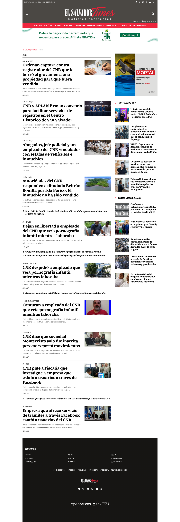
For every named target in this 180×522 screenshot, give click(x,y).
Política (71, 455)
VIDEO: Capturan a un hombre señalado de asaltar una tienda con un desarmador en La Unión (143, 148)
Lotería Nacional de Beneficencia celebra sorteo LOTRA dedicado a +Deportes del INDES (143, 113)
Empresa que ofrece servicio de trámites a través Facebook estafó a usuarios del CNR (67, 398)
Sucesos (28, 455)
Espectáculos (30, 462)
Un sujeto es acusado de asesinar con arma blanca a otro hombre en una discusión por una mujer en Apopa (143, 167)
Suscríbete (93, 470)
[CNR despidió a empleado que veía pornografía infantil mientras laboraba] (98, 270)
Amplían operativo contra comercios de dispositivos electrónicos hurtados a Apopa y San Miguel (143, 244)
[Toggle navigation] (27, 14)
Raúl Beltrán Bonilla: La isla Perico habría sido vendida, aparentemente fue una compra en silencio (66, 212)
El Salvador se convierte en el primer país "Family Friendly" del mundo (143, 224)
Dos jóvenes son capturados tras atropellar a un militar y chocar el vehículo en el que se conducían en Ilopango (143, 133)
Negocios (71, 458)
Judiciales (29, 458)
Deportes (71, 462)
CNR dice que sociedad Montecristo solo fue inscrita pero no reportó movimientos (51, 341)
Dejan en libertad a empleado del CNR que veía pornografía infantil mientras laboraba (50, 230)
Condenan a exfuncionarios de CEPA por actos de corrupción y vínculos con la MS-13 (143, 208)
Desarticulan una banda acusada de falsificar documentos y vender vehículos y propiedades (143, 260)
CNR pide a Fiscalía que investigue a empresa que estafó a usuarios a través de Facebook (49, 375)
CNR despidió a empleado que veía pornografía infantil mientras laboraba (63, 251)
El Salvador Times (29, 50)
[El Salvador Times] (90, 14)
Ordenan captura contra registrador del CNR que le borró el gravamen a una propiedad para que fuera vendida (47, 74)
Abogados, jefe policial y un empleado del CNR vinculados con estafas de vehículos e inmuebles (51, 152)
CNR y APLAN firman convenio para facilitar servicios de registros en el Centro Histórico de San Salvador (52, 113)
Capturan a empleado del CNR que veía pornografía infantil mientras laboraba (65, 255)
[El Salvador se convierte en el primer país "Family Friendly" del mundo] (122, 227)
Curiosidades (116, 462)
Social (113, 455)
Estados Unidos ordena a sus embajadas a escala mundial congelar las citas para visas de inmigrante (143, 184)
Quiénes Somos (59, 470)
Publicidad (82, 470)
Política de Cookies (119, 470)
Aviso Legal (104, 470)
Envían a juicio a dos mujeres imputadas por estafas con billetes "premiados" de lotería (142, 277)
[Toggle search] (152, 14)
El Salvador (29, 2)
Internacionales (117, 458)
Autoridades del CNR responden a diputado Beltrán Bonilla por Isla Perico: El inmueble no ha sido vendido (51, 188)
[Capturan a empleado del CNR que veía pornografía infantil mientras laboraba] (98, 307)
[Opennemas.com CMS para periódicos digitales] (90, 507)
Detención (50, 2)
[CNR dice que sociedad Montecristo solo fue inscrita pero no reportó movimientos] (98, 339)
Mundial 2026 (40, 2)
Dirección (72, 470)
